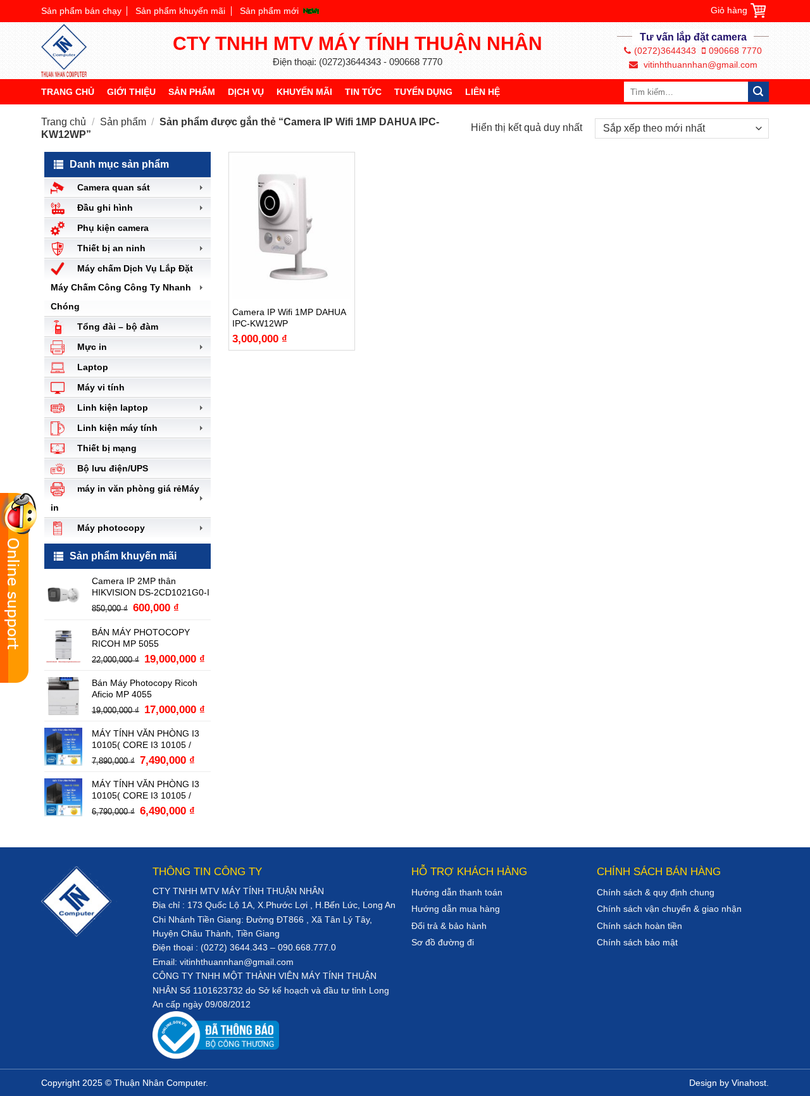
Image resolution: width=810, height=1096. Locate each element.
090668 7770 (735, 50)
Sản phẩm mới (269, 11)
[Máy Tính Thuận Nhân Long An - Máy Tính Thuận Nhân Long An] (69, 50)
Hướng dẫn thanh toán (456, 892)
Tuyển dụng (423, 92)
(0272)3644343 (665, 50)
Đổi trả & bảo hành (449, 926)
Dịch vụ (246, 92)
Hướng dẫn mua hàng (455, 909)
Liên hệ (482, 92)
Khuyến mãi (304, 92)
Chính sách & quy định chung (655, 892)
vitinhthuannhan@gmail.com (699, 64)
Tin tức (363, 92)
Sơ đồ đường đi (442, 942)
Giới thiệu (131, 92)
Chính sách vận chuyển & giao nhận (669, 909)
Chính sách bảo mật (637, 942)
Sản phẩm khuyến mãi (180, 11)
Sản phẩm (191, 92)
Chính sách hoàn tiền (639, 926)
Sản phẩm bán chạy (81, 11)
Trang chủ (67, 92)
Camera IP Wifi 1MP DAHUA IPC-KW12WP (289, 317)
